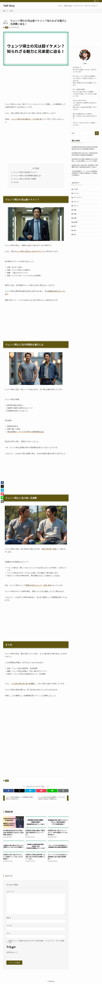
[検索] (97, 1)
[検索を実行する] (97, 133)
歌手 (74, 226)
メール (9, 925)
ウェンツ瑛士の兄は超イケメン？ (26, 172)
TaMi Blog (9, 6)
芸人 (74, 234)
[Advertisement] (36, 83)
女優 (74, 218)
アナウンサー (77, 197)
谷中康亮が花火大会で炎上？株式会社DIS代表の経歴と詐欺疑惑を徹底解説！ (85, 154)
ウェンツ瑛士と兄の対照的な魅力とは (27, 175)
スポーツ (76, 201)
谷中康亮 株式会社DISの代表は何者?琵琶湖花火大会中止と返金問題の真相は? (84, 148)
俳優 (6, 27)
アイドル (76, 193)
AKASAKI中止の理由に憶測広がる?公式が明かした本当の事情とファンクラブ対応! (85, 160)
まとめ (16, 182)
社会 (74, 230)
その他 (75, 189)
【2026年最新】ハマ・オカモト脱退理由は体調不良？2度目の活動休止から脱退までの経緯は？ (85, 173)
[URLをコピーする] (63, 790)
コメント (10, 891)
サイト (8, 933)
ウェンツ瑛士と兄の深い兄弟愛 (25, 179)
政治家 (75, 222)
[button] (8, 790)
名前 (8, 918)
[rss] (95, 1)
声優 (74, 214)
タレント (76, 205)
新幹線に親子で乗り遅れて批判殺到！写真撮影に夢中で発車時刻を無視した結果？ (85, 166)
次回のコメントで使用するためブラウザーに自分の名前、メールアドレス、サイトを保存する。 (36, 941)
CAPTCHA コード (11, 952)
